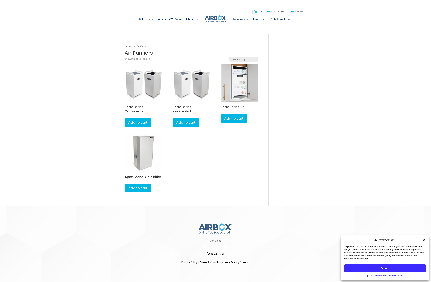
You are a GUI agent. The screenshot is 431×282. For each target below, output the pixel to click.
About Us (258, 19)
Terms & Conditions (211, 262)
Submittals (191, 19)
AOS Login (300, 11)
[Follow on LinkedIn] (205, 247)
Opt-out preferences (377, 275)
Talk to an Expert (281, 19)
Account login (278, 11)
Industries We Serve (170, 19)
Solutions (145, 19)
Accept (385, 268)
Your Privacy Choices (237, 262)
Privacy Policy (396, 275)
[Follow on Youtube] (225, 247)
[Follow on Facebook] (211, 247)
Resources (239, 19)
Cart (260, 11)
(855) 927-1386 (216, 253)
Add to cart (137, 122)
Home (128, 46)
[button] (424, 239)
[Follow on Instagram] (218, 247)
